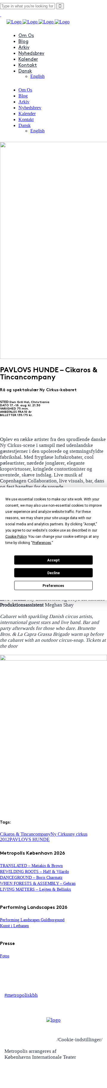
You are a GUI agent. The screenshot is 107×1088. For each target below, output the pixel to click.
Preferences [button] (41, 543)
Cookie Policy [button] (15, 537)
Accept (53, 560)
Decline (53, 573)
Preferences (53, 585)
